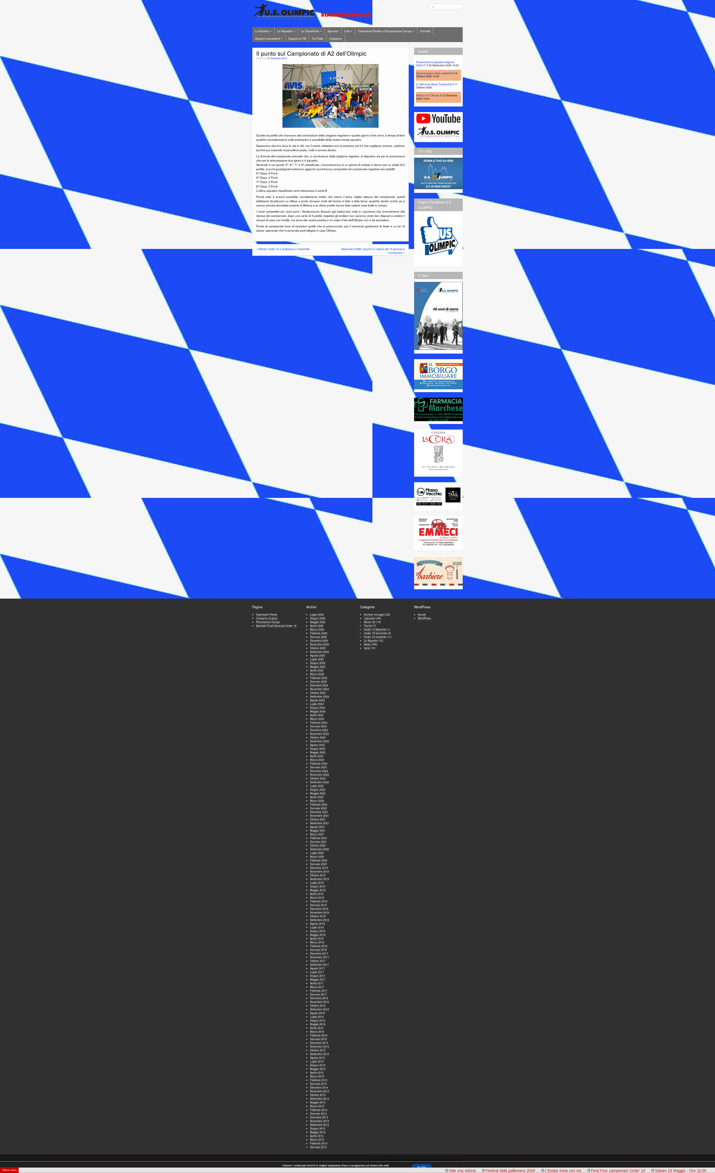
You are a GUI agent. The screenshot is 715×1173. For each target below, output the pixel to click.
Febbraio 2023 (318, 763)
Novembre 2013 (319, 1121)
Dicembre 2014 (319, 1087)
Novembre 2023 (319, 733)
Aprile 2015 (316, 1072)
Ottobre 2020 (318, 845)
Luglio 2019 (317, 882)
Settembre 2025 (319, 652)
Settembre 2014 (319, 1098)
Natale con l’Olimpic (427, 95)
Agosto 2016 (317, 1013)
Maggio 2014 (317, 1102)
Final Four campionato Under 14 (446, 1170)
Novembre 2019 (319, 871)
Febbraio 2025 (318, 678)
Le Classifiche (310, 31)
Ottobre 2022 (318, 778)
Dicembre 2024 (319, 685)
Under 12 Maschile (375, 629)
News (367, 644)
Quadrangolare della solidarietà (434, 73)
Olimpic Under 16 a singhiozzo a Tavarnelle (284, 249)
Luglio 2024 (317, 704)
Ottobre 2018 (318, 916)
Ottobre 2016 (318, 1005)
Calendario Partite (266, 614)
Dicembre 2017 (319, 953)
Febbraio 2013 (318, 1143)
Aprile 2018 (316, 938)
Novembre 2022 (319, 774)
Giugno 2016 (317, 1020)
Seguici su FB (297, 38)
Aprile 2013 (316, 1136)
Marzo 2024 (317, 719)
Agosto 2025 (317, 655)
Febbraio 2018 (318, 946)
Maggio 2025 (317, 666)
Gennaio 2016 (318, 1039)
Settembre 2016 (319, 1009)
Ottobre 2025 (318, 648)
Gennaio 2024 (318, 726)
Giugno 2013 (317, 1128)
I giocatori (369, 618)
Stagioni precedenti (268, 38)
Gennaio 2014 (318, 1113)
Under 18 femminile (375, 633)
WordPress (424, 618)
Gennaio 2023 (318, 767)
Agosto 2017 (317, 968)
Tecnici (368, 625)
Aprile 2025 (316, 670)
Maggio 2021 (317, 830)
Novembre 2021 (319, 815)
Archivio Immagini (374, 614)
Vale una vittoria (290, 1170)
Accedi (422, 614)
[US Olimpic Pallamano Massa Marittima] (312, 11)
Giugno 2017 (317, 976)
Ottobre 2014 (318, 1095)
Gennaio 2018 (318, 949)
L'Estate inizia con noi (391, 1170)
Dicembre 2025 (319, 640)
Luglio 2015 (317, 1061)
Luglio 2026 (317, 614)
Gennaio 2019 (318, 905)
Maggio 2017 (317, 979)
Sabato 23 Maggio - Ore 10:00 (508, 1170)
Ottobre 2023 (318, 737)
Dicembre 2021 (319, 812)
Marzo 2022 (317, 800)
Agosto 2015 (317, 1057)
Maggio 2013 (317, 1132)
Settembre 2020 (319, 849)
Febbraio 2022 (318, 804)
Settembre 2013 (319, 1124)
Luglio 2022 (317, 786)
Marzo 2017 (317, 987)
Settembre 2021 (319, 823)
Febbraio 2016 (318, 1035)
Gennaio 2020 (318, 864)
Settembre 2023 (319, 741)
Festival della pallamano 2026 (338, 1170)
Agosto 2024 (317, 700)
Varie (367, 648)
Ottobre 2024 (318, 692)
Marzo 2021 (317, 834)
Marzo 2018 (317, 942)
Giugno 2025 (317, 663)
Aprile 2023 (316, 756)
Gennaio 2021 (318, 841)
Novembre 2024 (319, 689)
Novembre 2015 (319, 1046)
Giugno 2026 (317, 618)
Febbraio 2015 (318, 1080)
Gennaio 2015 (318, 1083)
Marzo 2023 (317, 760)
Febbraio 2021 (318, 838)
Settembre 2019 (319, 879)
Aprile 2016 (316, 1028)
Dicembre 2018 (319, 908)
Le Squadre (285, 31)
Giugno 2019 (317, 886)
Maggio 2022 (317, 793)
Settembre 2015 (319, 1054)
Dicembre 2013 (319, 1117)
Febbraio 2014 (318, 1110)
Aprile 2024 (316, 715)
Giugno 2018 (317, 931)
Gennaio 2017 (318, 994)
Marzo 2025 (317, 674)
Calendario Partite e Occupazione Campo (385, 31)
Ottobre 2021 (318, 819)
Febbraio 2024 (318, 722)
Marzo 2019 (317, 897)
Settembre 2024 (319, 696)
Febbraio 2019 (318, 901)
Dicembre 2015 (319, 1043)
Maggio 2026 (317, 622)
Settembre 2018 (319, 920)
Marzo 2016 (317, 1031)
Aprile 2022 (316, 797)
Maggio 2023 (317, 752)
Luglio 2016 (317, 1016)
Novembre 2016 (319, 1002)
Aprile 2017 (316, 983)
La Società (262, 31)
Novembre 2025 (319, 644)
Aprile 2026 (316, 625)
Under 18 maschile (375, 637)
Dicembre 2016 (319, 998)
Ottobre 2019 (318, 875)
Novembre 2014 (319, 1091)
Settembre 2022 (319, 782)
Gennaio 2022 (318, 808)
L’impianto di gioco (267, 618)
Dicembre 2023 (319, 730)
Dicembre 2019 (319, 868)
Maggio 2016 (317, 1024)
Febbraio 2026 (318, 633)
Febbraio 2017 (318, 990)
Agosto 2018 (317, 923)
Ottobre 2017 (318, 961)
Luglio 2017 (317, 972)
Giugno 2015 (317, 1065)
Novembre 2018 (319, 912)
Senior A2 (369, 622)
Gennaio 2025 (318, 681)
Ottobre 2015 (318, 1050)
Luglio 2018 (317, 927)
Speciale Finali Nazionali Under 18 (276, 625)
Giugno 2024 (317, 707)
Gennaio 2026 (318, 637)
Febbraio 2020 (318, 860)
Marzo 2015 (317, 1076)
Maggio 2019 (317, 890)
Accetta (421, 1167)
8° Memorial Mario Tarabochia (434, 84)
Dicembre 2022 (319, 771)
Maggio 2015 (317, 1069)
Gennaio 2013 (318, 1147)
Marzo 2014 (317, 1106)
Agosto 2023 (317, 745)
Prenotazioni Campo (268, 622)
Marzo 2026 (317, 629)
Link (347, 31)
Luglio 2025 (317, 659)
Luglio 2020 (317, 853)
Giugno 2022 (317, 789)
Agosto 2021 (317, 827)
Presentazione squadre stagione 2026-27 (435, 63)
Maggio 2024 (317, 711)
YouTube (317, 38)
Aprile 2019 (316, 894)
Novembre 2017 (319, 957)
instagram (335, 38)
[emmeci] (438, 531)
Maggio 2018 (317, 935)
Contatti (425, 31)
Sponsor (333, 31)
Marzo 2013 (317, 1139)
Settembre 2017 (319, 964)
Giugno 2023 (317, 748)
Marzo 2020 (317, 856)
